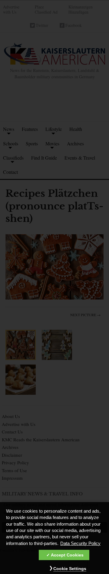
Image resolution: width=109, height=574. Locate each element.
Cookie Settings (69, 568)
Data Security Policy (80, 543)
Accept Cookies (67, 555)
